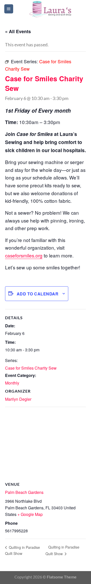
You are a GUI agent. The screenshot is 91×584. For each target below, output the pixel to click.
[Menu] (8, 8)
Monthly (12, 383)
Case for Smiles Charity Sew (31, 368)
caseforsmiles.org (23, 255)
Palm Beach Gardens (24, 492)
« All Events (18, 31)
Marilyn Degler (18, 399)
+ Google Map (30, 514)
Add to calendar (37, 294)
